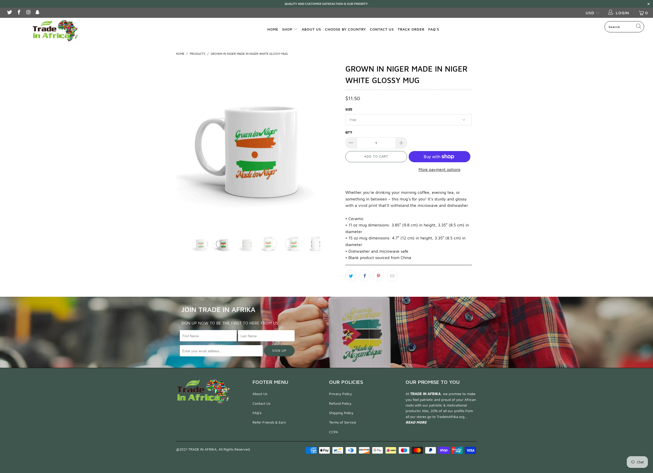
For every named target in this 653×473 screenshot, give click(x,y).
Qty (348, 132)
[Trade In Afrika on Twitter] (9, 12)
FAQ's (433, 29)
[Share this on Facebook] (364, 275)
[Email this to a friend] (392, 275)
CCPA (333, 432)
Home (272, 29)
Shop (288, 29)
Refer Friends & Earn (269, 422)
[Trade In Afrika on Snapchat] (37, 12)
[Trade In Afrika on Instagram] (28, 12)
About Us (311, 29)
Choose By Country (345, 29)
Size (349, 109)
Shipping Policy (341, 413)
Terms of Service (342, 422)
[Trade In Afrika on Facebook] (18, 12)
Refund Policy (340, 403)
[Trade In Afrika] (55, 30)
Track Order (411, 29)
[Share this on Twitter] (351, 275)
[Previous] (185, 144)
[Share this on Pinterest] (378, 275)
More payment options (439, 169)
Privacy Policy (340, 393)
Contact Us (382, 29)
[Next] (331, 144)
